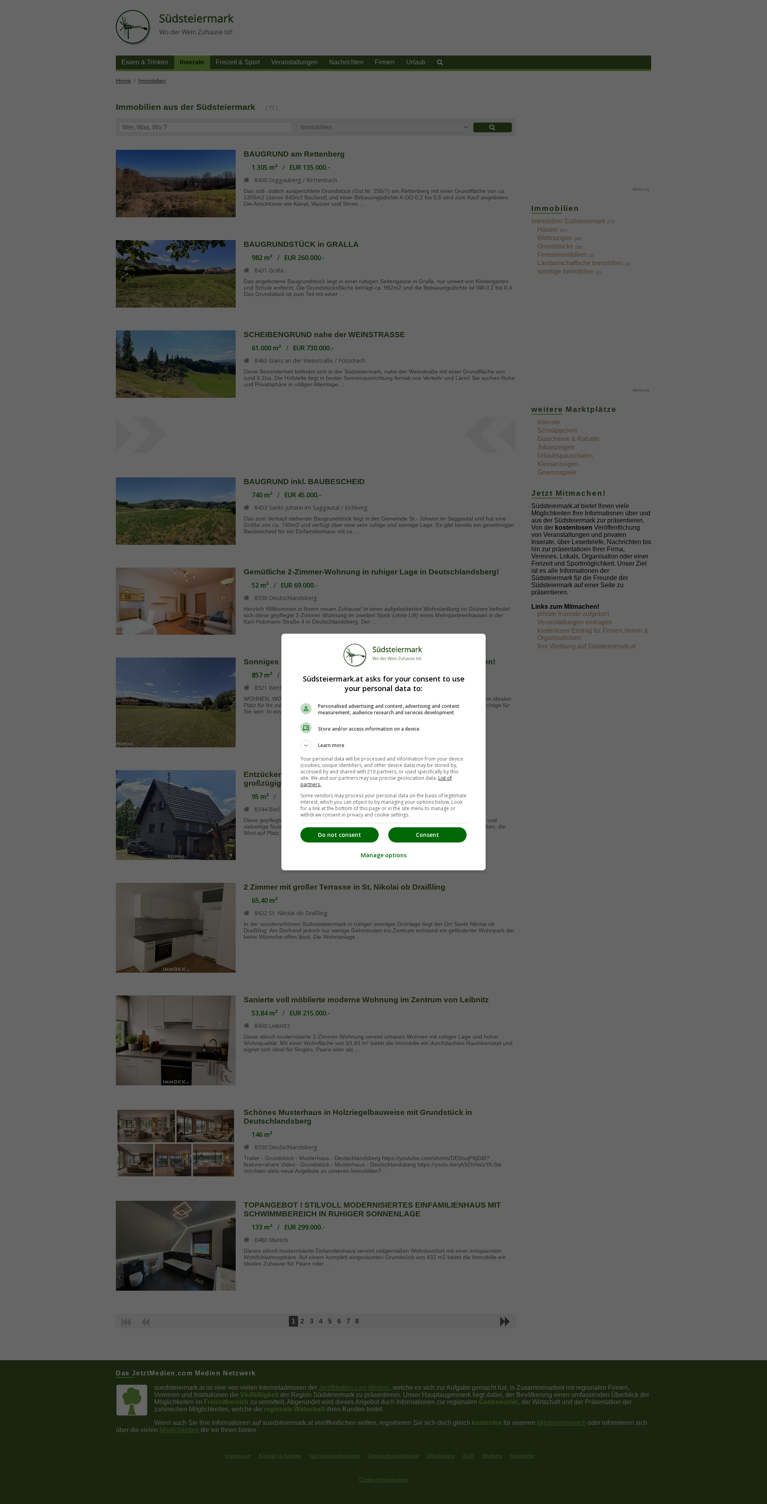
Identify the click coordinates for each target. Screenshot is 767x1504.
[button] (383, 745)
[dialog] (383, 752)
